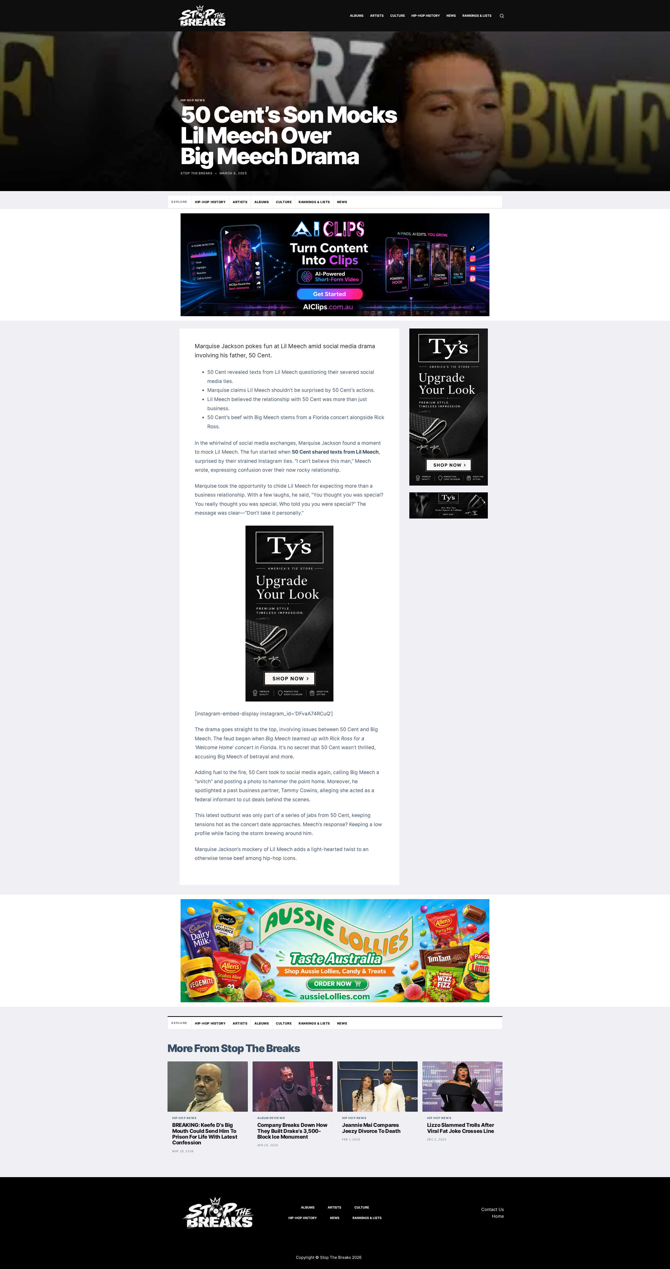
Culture (397, 16)
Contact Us (492, 1209)
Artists (377, 16)
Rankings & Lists (477, 16)
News (451, 16)
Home (498, 1216)
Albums (357, 16)
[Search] (502, 16)
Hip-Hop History (425, 16)
